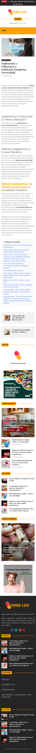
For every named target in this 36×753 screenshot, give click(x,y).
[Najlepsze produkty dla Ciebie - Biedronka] (18, 384)
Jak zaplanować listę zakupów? (13, 270)
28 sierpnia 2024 (17, 467)
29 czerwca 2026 (9, 430)
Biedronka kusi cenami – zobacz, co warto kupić (21, 441)
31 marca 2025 (17, 444)
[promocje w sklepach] (18, 579)
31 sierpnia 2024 (17, 457)
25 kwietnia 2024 (9, 554)
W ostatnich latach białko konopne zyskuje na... (21, 331)
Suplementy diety (6, 60)
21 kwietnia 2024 (7, 75)
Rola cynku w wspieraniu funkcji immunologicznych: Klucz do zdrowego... (15, 550)
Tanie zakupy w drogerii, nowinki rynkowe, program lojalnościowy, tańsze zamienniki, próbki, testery (16, 275)
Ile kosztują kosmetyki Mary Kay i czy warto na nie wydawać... (22, 463)
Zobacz (6, 434)
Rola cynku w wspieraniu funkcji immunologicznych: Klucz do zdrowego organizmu (15, 266)
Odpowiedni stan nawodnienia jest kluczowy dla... (18, 318)
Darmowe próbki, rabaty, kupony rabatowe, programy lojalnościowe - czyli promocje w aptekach (17, 292)
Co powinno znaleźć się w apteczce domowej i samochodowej (16, 426)
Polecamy (4, 1)
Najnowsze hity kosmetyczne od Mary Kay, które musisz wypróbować (22, 452)
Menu (4, 30)
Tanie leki (6, 422)
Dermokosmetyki (8, 690)
